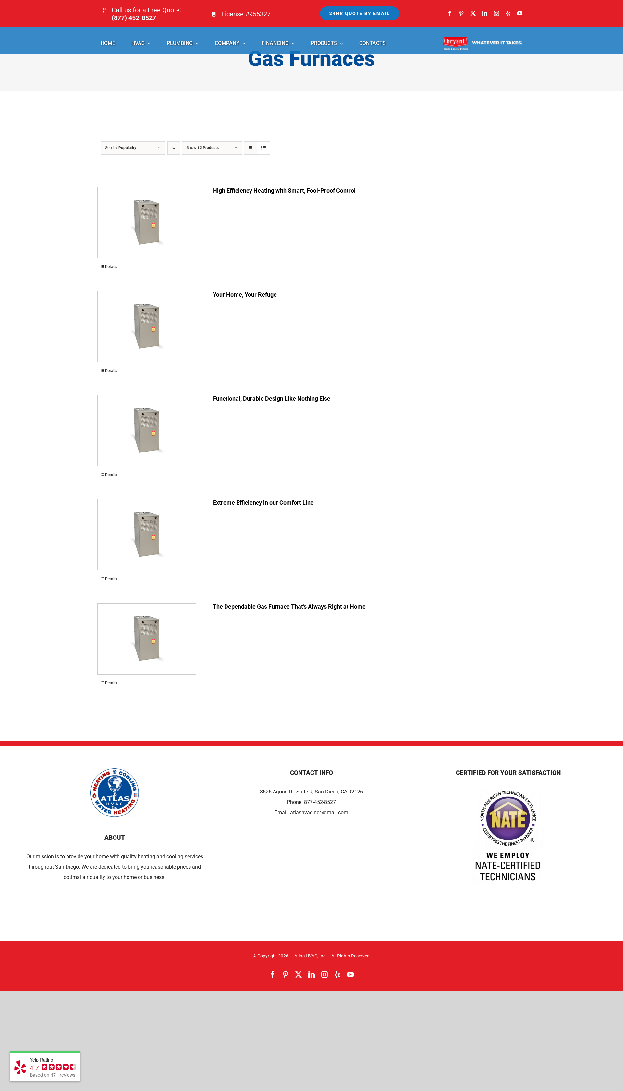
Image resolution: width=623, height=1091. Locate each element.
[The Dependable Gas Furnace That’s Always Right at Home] (146, 639)
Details (111, 266)
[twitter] (473, 13)
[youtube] (519, 13)
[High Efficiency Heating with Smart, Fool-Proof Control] (146, 222)
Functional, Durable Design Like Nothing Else (271, 398)
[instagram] (496, 13)
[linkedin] (484, 13)
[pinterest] (461, 13)
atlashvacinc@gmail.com (319, 812)
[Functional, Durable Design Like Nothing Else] (146, 430)
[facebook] (449, 13)
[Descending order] (173, 148)
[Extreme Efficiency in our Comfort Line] (146, 534)
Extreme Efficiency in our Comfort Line (263, 502)
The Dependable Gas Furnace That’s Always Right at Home (289, 606)
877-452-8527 (320, 802)
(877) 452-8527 (134, 18)
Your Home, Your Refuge (245, 294)
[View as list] (263, 148)
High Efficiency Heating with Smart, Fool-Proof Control (284, 190)
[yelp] (508, 13)
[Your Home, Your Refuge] (146, 326)
